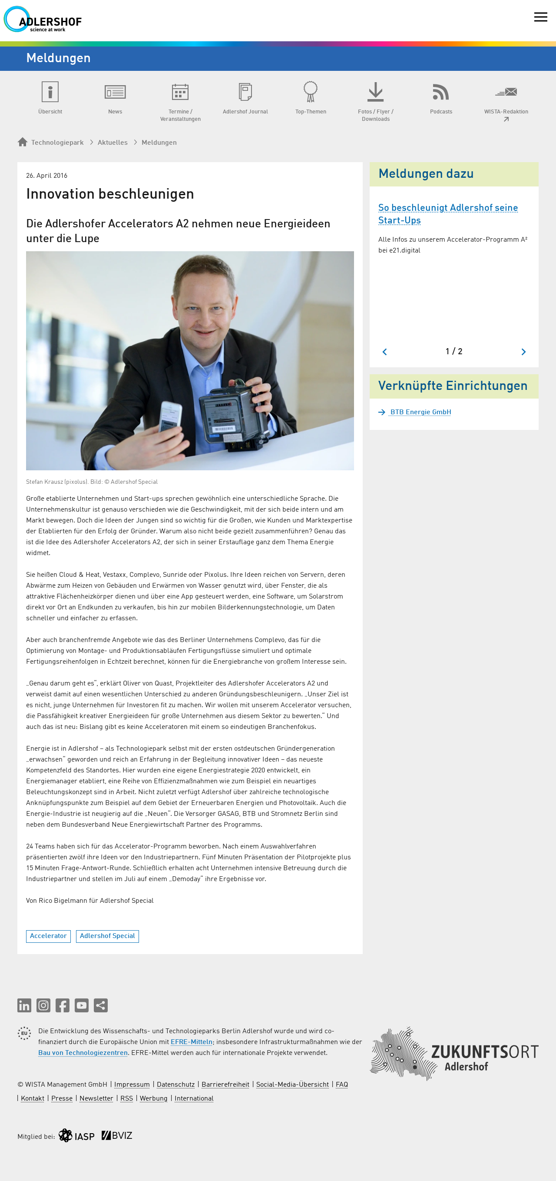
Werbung (154, 1098)
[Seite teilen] (100, 1005)
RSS (126, 1098)
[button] (24, 1005)
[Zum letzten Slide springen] (385, 352)
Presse (62, 1098)
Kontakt (32, 1098)
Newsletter (96, 1098)
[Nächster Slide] (523, 352)
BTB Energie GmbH (420, 412)
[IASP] (76, 1137)
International (194, 1098)
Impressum (132, 1084)
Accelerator (48, 936)
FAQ (342, 1084)
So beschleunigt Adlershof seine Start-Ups (448, 214)
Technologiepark (57, 143)
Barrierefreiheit (225, 1084)
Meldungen (159, 143)
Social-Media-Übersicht (292, 1084)
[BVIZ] (117, 1137)
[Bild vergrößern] (190, 360)
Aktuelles (113, 143)
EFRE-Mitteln (191, 1042)
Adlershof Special (107, 936)
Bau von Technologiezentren (83, 1053)
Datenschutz (176, 1084)
